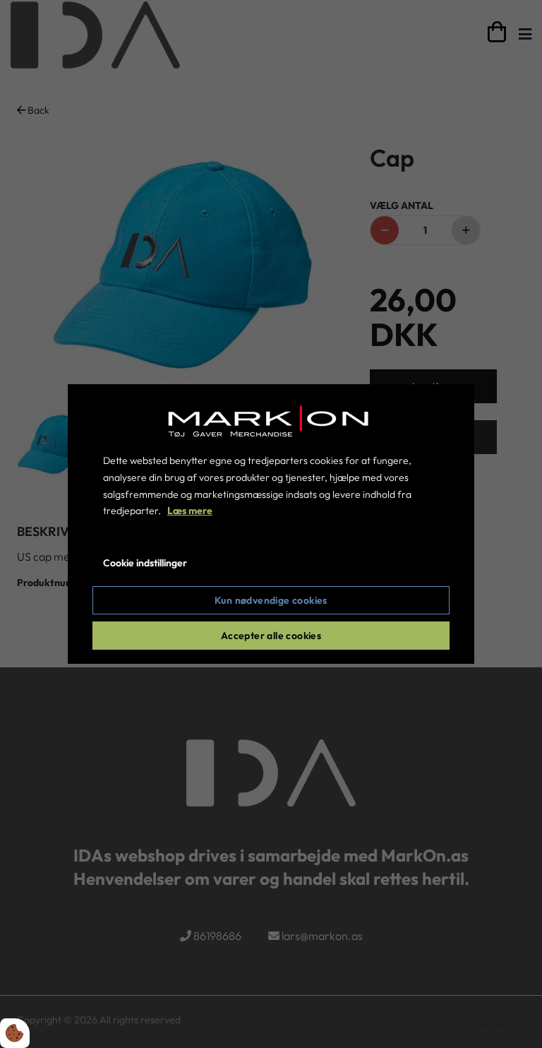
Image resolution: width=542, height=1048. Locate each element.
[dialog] (271, 524)
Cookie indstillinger (145, 562)
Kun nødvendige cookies (271, 600)
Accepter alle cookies (271, 635)
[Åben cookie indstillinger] (15, 1033)
